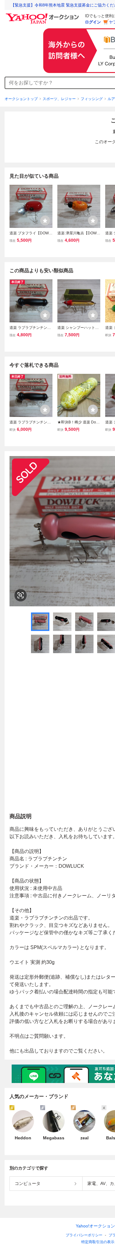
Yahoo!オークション (95, 1225)
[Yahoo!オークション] (43, 15)
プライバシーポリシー (84, 1235)
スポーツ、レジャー (59, 99)
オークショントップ (21, 99)
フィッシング (92, 99)
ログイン (93, 22)
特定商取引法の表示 (97, 1242)
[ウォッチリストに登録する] (45, 220)
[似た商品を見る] (20, 595)
